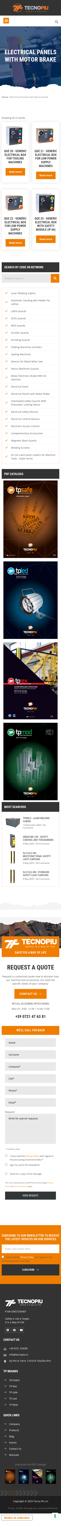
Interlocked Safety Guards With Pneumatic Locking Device (28, 402)
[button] (6, 20)
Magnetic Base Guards (24, 440)
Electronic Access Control (25, 426)
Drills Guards (18, 318)
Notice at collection (17, 1517)
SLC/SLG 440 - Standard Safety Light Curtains (36, 874)
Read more (15, 171)
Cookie (19, 1508)
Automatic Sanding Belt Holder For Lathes (30, 302)
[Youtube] (21, 1330)
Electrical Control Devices (25, 419)
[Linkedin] (7, 1330)
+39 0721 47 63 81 (30, 1016)
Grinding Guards (20, 340)
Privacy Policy (32, 1156)
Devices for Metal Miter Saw (27, 361)
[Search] (55, 278)
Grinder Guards (20, 332)
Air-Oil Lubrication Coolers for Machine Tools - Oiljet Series (33, 456)
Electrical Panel (19, 386)
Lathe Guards (18, 311)
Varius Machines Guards (25, 368)
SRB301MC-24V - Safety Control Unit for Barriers (38, 838)
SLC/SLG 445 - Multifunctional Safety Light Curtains (37, 856)
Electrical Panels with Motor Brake (30, 393)
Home (5, 97)
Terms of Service (20, 1186)
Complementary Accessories (27, 433)
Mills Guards (18, 325)
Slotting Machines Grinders (26, 347)
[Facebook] (14, 1330)
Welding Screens (20, 447)
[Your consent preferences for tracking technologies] (55, 1516)
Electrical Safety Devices (24, 411)
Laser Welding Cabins (23, 293)
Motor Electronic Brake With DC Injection (29, 377)
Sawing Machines (21, 354)
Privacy (11, 1508)
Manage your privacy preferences (41, 1508)
